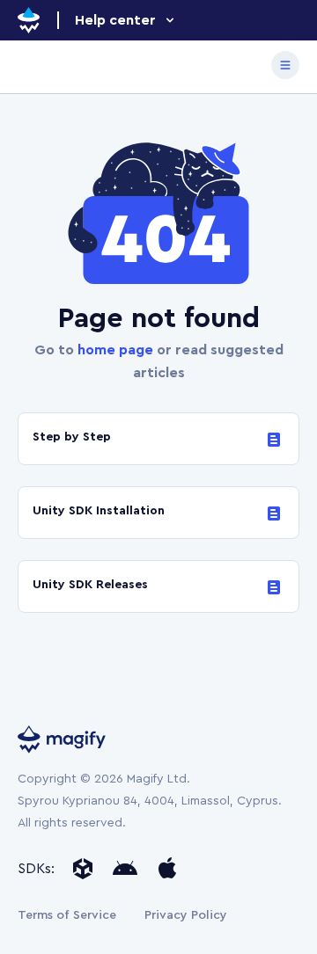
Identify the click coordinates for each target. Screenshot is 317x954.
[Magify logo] (29, 20)
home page (115, 350)
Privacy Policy (185, 915)
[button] (126, 20)
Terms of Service (67, 915)
